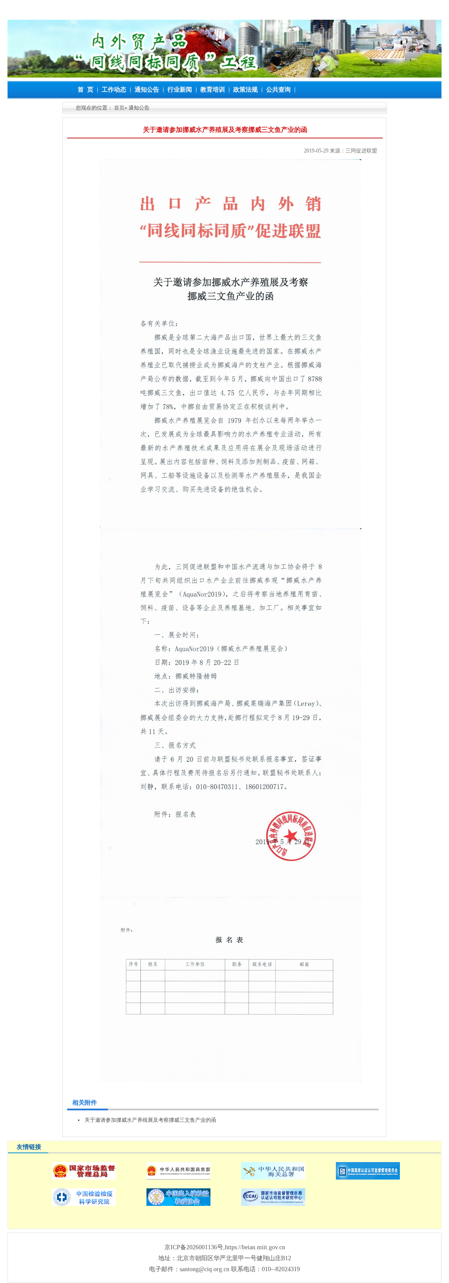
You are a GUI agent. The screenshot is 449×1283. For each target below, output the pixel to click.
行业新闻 (179, 89)
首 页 (85, 89)
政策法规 (245, 89)
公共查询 (278, 89)
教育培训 (212, 89)
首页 (119, 108)
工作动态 (114, 89)
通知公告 (147, 89)
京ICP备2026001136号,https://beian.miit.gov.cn (224, 1247)
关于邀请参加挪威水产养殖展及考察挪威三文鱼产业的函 (150, 1120)
